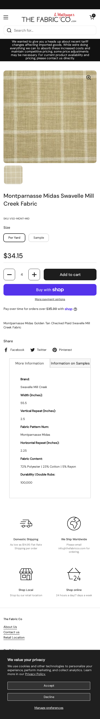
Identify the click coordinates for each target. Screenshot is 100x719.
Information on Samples (70, 363)
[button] (92, 17)
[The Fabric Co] (49, 17)
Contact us (11, 632)
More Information (29, 363)
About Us (10, 627)
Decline (49, 697)
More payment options (50, 299)
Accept (49, 686)
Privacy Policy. (35, 674)
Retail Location (14, 637)
